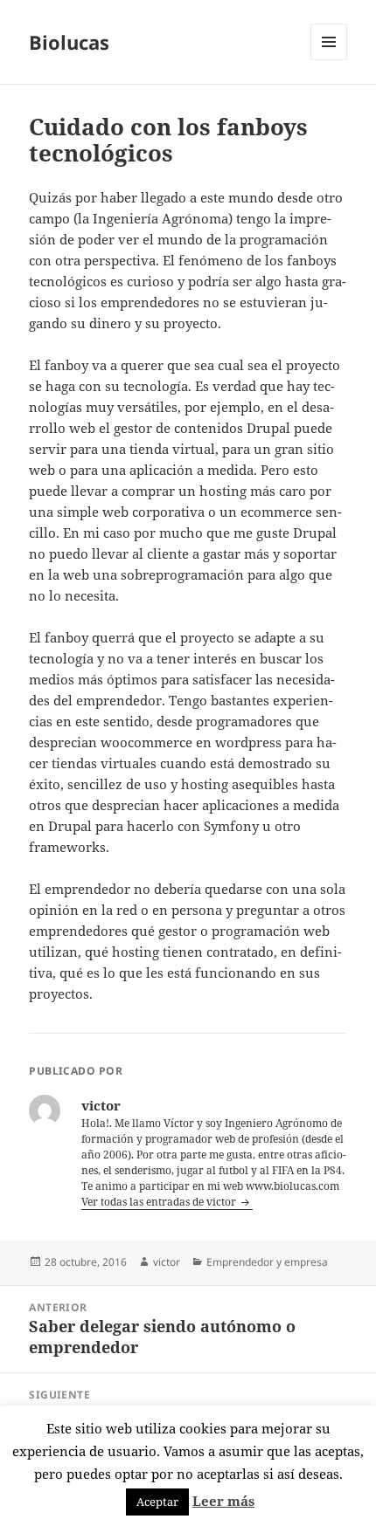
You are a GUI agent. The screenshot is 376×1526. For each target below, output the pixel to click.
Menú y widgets (329, 59)
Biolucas (69, 42)
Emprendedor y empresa (267, 1261)
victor (166, 1261)
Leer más (223, 1500)
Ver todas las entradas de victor (160, 1201)
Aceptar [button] (157, 1501)
